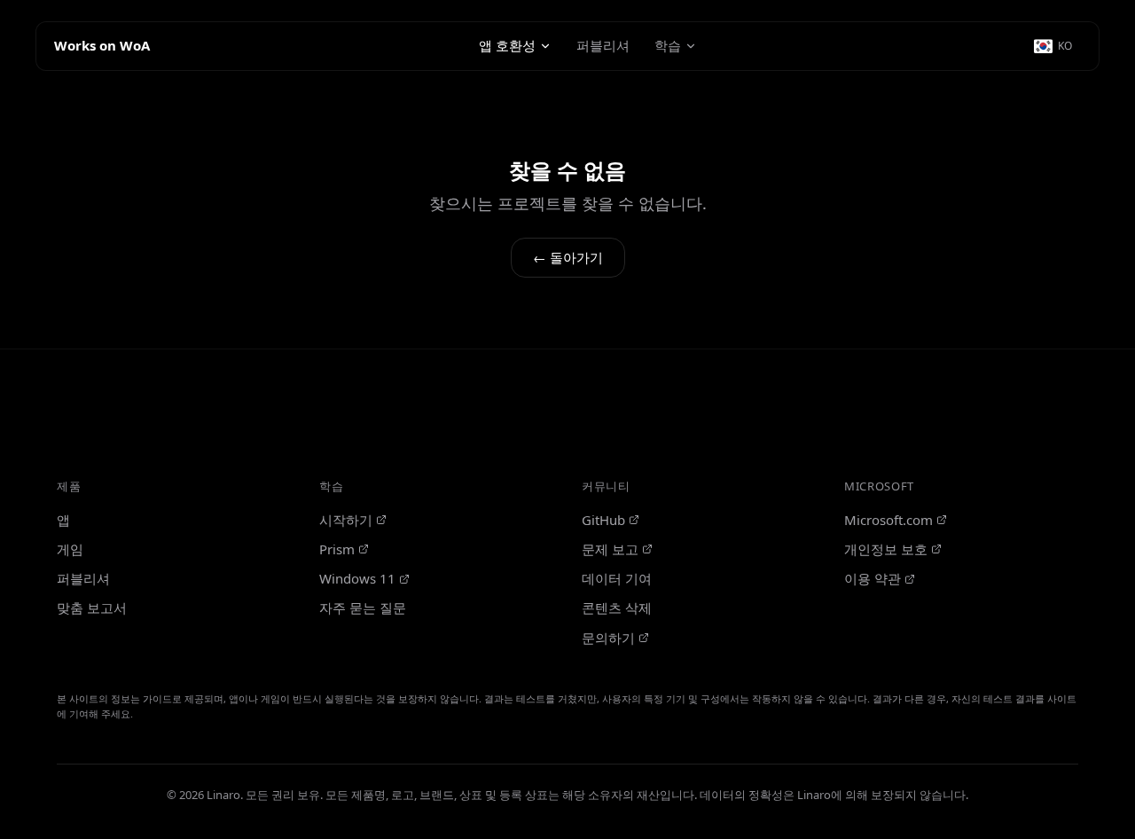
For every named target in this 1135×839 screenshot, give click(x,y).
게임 (70, 549)
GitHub (603, 520)
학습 (667, 45)
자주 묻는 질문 (362, 607)
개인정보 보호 (886, 549)
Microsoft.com (888, 520)
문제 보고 (610, 549)
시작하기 (345, 520)
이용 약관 (872, 578)
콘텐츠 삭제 (617, 607)
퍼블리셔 (603, 45)
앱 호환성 (507, 45)
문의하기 (608, 638)
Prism (337, 549)
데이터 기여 (617, 578)
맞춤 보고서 (92, 607)
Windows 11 (357, 578)
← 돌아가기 (568, 257)
